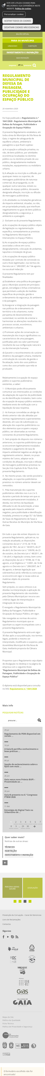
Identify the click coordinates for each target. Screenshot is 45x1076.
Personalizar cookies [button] (14, 14)
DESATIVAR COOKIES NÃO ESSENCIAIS (21, 27)
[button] (15, 901)
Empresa (12, 65)
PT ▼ (20, 65)
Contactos (6, 924)
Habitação (32, 46)
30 (28, 826)
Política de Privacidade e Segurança (17, 1026)
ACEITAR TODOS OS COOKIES (17, 20)
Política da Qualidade (11, 1020)
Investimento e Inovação (19, 855)
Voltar (5, 862)
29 (23, 826)
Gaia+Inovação (22, 58)
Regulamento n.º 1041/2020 (23, 688)
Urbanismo (12, 46)
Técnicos (10, 847)
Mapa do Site (8, 1017)
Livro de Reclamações (11, 919)
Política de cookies (23, 8)
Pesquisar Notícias (12, 712)
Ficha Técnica (8, 1023)
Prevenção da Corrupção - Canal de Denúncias (21, 915)
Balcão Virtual (22, 34)
